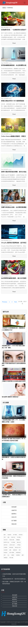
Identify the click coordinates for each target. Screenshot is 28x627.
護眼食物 (15, 550)
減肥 (23, 555)
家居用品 (21, 534)
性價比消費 (11, 539)
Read (14, 43)
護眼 (10, 550)
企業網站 (5, 547)
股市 (20, 550)
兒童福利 (9, 534)
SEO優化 (19, 537)
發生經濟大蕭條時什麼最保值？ (10, 396)
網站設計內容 (18, 547)
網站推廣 (11, 547)
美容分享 (14, 517)
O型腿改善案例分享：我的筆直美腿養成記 (14, 579)
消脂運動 (18, 555)
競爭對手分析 (6, 542)
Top (25, 613)
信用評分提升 (12, 544)
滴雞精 (12, 555)
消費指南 (5, 557)
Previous (4, 302)
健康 (5, 534)
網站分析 (19, 542)
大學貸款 (19, 544)
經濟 (5, 555)
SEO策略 (13, 542)
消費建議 (18, 539)
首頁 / (4, 8)
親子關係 (15, 534)
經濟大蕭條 (11, 552)
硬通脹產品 (18, 552)
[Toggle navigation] (24, 2)
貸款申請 (5, 544)
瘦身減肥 (14, 507)
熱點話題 (14, 524)
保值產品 (5, 552)
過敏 (8, 537)
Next (15, 302)
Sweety (10, 27)
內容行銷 (5, 539)
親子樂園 (14, 520)
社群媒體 (5, 550)
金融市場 (14, 510)
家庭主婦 (13, 537)
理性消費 (11, 557)
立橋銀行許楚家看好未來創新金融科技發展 (14, 381)
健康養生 (14, 513)
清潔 (5, 537)
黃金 (8, 555)
